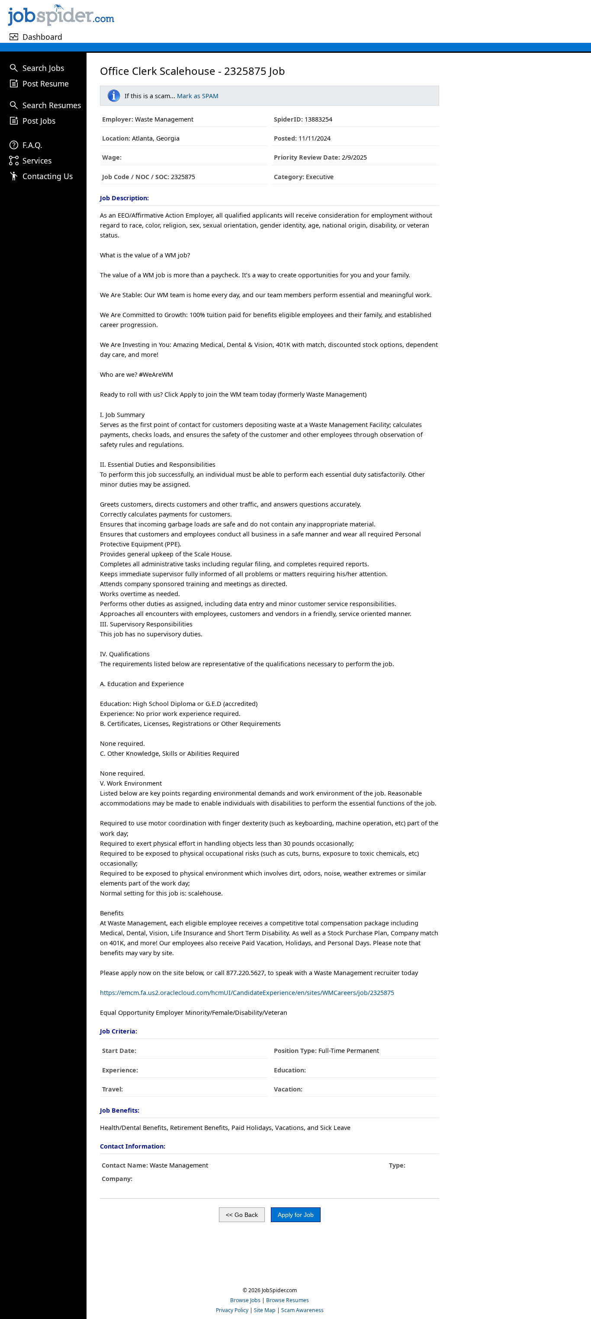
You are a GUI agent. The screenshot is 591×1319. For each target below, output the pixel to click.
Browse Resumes (287, 1300)
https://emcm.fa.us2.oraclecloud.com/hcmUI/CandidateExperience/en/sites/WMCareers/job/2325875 (247, 992)
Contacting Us (47, 176)
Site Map (265, 1310)
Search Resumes (51, 105)
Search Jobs (43, 68)
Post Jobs (38, 121)
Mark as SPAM (197, 96)
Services (36, 160)
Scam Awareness (302, 1310)
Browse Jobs (245, 1300)
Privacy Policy (232, 1310)
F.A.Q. (32, 145)
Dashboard (42, 37)
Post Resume (45, 83)
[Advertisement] (354, 21)
